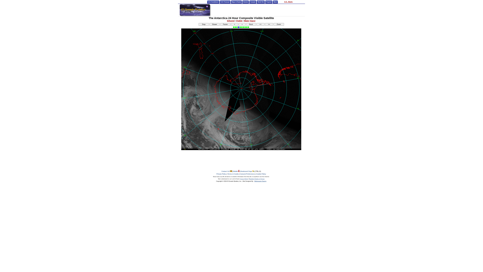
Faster (225, 24)
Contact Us (226, 171)
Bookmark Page (246, 171)
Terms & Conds (233, 174)
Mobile (235, 171)
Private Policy (221, 174)
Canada (252, 2)
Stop (203, 24)
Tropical (268, 2)
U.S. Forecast (225, 2)
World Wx (261, 2)
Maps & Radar (236, 2)
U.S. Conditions (213, 2)
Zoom (279, 24)
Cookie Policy (261, 174)
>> (269, 24)
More (275, 2)
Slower (214, 24)
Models (245, 2)
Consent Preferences (247, 174)
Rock (251, 24)
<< (260, 24)
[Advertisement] (257, 10)
